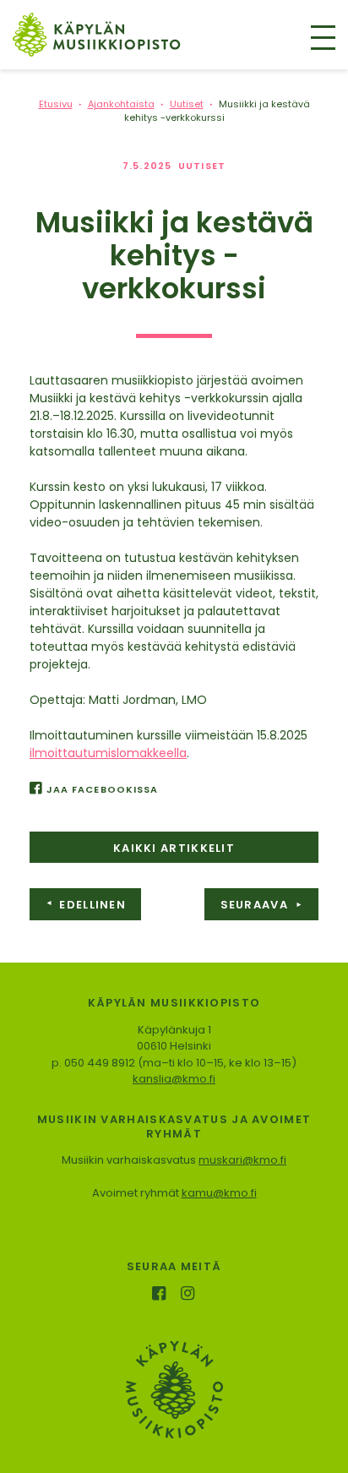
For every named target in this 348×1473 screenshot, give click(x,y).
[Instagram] (189, 1295)
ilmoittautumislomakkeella (108, 753)
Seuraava (261, 905)
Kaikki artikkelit (174, 848)
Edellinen (85, 905)
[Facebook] (160, 1295)
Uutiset (202, 165)
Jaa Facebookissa (102, 789)
